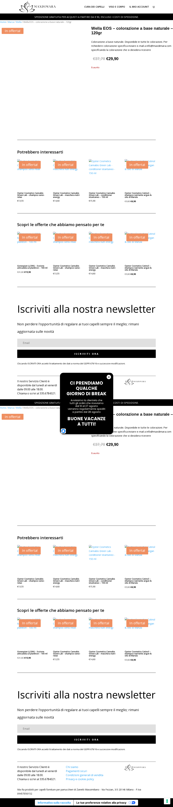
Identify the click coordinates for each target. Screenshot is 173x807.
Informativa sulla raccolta (54, 802)
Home (3, 21)
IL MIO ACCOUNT (139, 7)
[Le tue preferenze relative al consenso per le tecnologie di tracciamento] (167, 801)
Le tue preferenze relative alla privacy (101, 802)
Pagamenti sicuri (76, 771)
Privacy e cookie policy (80, 779)
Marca (11, 21)
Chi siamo (72, 767)
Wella (18, 21)
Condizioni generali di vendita (84, 775)
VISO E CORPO (117, 7)
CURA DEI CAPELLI (94, 7)
